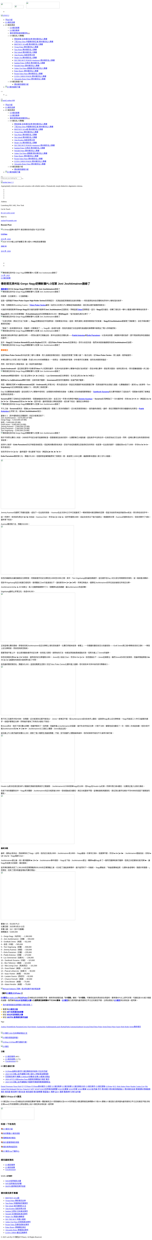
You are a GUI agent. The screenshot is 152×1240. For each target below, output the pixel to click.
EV (22, 1086)
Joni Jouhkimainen (49, 1027)
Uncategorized (10, 1061)
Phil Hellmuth (11, 1089)
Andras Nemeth (6, 1027)
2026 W (4, 246)
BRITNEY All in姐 (12, 1198)
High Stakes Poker (123, 1086)
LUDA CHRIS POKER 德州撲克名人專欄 (30, 76)
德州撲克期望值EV (116, 1089)
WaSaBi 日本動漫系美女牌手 (16, 1214)
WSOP (37, 1089)
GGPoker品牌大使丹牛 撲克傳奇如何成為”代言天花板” (26, 1071)
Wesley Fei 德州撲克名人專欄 (25, 58)
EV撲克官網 (10, 22)
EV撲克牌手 (90, 1086)
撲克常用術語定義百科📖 (20, 33)
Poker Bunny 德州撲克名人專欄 (26, 71)
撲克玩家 (21, 1092)
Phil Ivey (19, 1089)
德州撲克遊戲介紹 (21, 84)
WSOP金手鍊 (92, 1089)
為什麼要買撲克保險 (11, 1142)
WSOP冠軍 (73, 1089)
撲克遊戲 (29, 1092)
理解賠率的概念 (9, 1138)
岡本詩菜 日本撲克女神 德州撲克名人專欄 (30, 39)
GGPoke (4, 234)
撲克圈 (7, 1092)
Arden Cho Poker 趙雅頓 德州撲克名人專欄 (30, 68)
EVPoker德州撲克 (38, 1086)
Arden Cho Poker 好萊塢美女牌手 (18, 1222)
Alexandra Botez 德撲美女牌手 (16, 1230)
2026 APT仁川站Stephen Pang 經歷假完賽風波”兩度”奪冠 (27, 1079)
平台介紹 (8, 20)
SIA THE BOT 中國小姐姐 (15, 1219)
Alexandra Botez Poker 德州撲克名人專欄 (29, 79)
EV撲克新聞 (14, 28)
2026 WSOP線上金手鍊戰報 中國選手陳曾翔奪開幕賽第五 (27, 1082)
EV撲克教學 (14, 30)
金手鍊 (78, 1092)
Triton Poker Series (37, 305)
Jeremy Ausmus (85, 399)
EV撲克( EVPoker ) (14, 993)
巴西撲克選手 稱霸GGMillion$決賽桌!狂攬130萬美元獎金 (27, 1077)
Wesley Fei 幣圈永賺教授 (14, 1217)
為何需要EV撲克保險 (11, 1133)
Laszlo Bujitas (61, 1027)
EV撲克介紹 (8, 1129)
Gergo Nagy (27, 1027)
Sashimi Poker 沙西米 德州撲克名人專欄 (29, 63)
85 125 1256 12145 (8, 213)
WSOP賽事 (82, 1089)
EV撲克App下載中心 (11, 1151)
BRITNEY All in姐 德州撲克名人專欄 (28, 44)
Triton (79, 310)
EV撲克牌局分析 (78, 1086)
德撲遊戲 (146, 1089)
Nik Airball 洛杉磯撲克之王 (15, 1206)
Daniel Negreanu (7, 1086)
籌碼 (61, 1092)
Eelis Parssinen (93, 335)
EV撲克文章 (13, 1009)
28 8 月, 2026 (6, 251)
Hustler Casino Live (137, 1086)
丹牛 (99, 1089)
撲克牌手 (14, 1092)
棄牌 (53, 1092)
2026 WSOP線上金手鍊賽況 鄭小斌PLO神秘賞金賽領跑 (27, 1074)
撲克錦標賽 (37, 1092)
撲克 (2, 1092)
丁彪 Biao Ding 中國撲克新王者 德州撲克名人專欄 (33, 42)
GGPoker (24, 998)
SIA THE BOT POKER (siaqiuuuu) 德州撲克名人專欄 (34, 60)
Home (7, 263)
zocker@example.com (9, 220)
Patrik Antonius (78, 335)
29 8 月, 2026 (6, 239)
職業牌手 (67, 1092)
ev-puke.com (12, 998)
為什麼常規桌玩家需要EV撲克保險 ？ (17, 1005)
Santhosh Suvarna (101, 392)
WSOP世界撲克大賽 (23, 1000)
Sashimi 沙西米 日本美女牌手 (16, 1211)
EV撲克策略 (100, 1086)
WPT (32, 1089)
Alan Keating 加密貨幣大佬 (24, 55)
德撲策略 (139, 1089)
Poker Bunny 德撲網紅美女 (15, 1227)
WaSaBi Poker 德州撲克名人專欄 (26, 66)
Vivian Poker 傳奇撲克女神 (15, 1201)
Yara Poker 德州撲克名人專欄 (25, 50)
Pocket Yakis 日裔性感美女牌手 (17, 1225)
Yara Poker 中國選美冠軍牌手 (16, 1203)
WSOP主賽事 (63, 1089)
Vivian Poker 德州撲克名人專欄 (26, 47)
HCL (114, 1086)
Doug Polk (17, 1086)
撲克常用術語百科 (10, 1147)
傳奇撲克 (4, 289)
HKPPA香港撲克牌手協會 (15, 1186)
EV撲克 (4, 998)
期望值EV (47, 1092)
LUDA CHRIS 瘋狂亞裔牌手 (16, 1233)
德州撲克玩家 (130, 1089)
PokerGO (26, 1089)
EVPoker (27, 1086)
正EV (57, 1092)
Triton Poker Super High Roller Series (120, 1027)
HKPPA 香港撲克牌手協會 (17, 1017)
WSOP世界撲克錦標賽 (49, 1089)
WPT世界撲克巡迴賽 (15, 1012)
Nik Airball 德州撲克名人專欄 (25, 52)
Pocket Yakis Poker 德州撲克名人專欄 (28, 74)
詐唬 (73, 1092)
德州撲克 (105, 1089)
